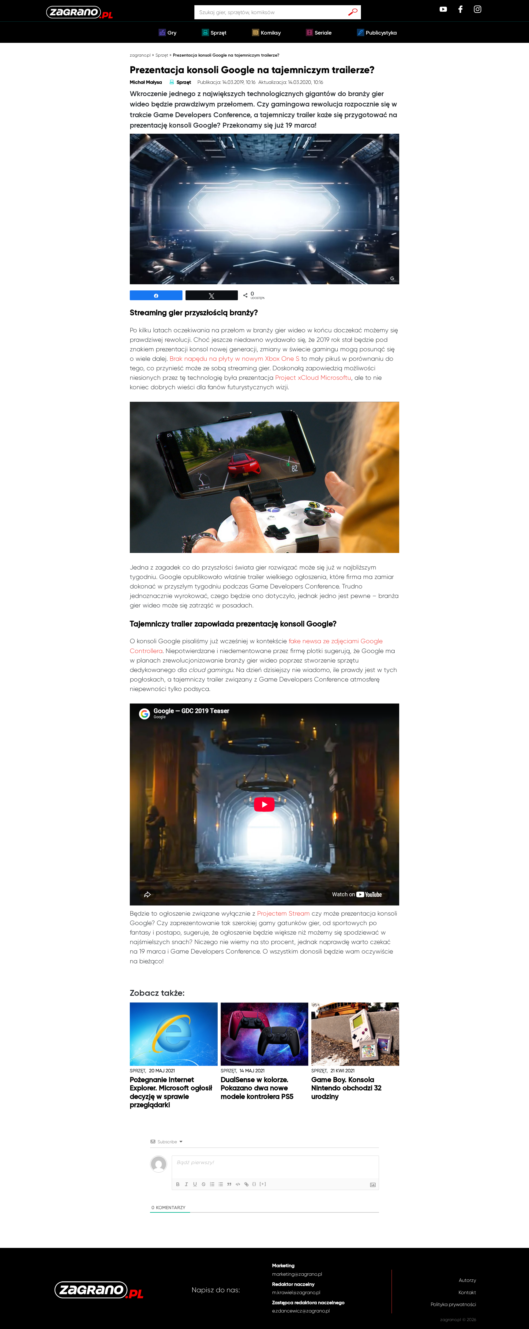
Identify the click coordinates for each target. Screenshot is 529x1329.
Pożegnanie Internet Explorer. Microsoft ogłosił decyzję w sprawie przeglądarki (171, 1093)
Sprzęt (219, 33)
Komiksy (271, 33)
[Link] (246, 1184)
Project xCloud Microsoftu (313, 377)
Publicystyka (381, 33)
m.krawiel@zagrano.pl (296, 1292)
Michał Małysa (146, 82)
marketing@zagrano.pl (297, 1274)
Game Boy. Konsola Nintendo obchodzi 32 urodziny (346, 1088)
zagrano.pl (140, 55)
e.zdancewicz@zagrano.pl (301, 1311)
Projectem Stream (283, 913)
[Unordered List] (220, 1184)
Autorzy (467, 1280)
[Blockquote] (229, 1184)
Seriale (323, 33)
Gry (171, 33)
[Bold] (178, 1184)
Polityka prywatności (453, 1304)
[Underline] (195, 1184)
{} (254, 1184)
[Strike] (203, 1184)
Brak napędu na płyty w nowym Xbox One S (234, 358)
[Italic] (186, 1184)
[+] (263, 1184)
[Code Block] (238, 1184)
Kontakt (467, 1292)
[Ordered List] (212, 1184)
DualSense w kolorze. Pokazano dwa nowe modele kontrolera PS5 (257, 1088)
